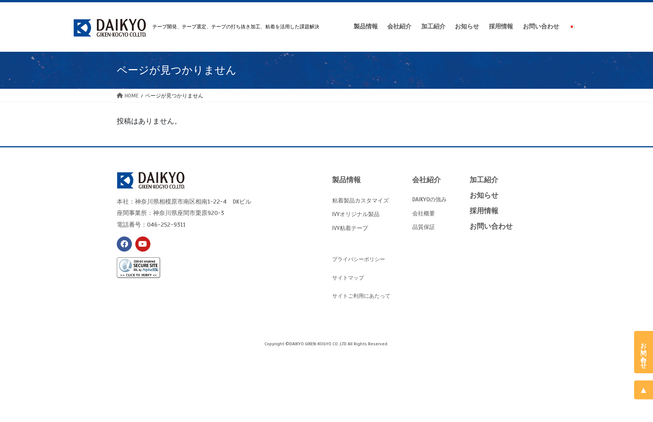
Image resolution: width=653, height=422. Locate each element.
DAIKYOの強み (429, 199)
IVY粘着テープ (350, 228)
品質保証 (423, 226)
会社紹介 (426, 179)
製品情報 (346, 179)
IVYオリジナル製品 (355, 214)
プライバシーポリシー (358, 259)
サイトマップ (348, 278)
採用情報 (484, 210)
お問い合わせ (491, 226)
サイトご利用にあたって (361, 296)
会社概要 (423, 213)
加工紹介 (484, 179)
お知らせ (484, 195)
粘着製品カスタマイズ (360, 200)
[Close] (646, 337)
